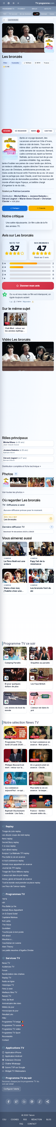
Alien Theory (7, 947)
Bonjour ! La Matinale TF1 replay (15, 853)
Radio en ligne (8, 981)
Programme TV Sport (11, 1033)
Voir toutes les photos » (13, 492)
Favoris (42, 208)
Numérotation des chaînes (13, 974)
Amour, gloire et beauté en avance (17, 879)
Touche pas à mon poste (13, 932)
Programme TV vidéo (11, 1029)
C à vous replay (9, 846)
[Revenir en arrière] (18, 3)
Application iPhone (13, 1052)
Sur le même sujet (16, 308)
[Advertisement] (28, 98)
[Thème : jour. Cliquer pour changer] (13, 3)
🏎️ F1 (36, 14)
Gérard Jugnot (9, 198)
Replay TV (6, 978)
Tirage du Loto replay (11, 831)
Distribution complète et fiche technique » (21, 466)
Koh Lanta (6, 921)
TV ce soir (13, 14)
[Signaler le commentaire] (33, 302)
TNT (5, 14)
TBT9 (4, 899)
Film (5, 63)
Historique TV (8, 985)
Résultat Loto (7, 1014)
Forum (4, 970)
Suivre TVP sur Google (15, 1067)
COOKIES (15, 1119)
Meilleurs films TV (9, 992)
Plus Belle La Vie (9, 906)
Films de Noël (8, 1000)
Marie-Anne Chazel (29, 198)
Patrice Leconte (21, 191)
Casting (48, 131)
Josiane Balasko (38, 196)
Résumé (6, 131)
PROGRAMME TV (8, 9)
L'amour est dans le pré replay (15, 875)
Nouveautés (7, 1036)
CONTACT (32, 1124)
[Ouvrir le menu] (4, 3)
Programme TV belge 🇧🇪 (12, 1022)
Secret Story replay (10, 842)
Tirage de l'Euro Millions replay (15, 871)
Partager (16, 208)
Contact (5, 1040)
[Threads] (32, 1101)
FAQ (21, 1124)
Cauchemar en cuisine (11, 943)
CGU (4, 1119)
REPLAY (34, 9)
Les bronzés (13, 20)
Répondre (27, 302)
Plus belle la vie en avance (13, 857)
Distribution (7, 196)
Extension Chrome (13, 1060)
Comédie (15, 63)
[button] (47, 1101)
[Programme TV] (4, 20)
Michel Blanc (20, 196)
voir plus (16, 201)
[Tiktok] (40, 1101)
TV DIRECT (21, 9)
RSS (25, 1119)
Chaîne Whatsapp (12, 1063)
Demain (44, 14)
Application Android (13, 1056)
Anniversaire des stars (11, 1003)
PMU (4, 1018)
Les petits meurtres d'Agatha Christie (17, 950)
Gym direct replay (9, 849)
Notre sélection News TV (21, 722)
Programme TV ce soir (19, 643)
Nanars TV (6, 996)
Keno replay (7, 838)
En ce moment (25, 14)
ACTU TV (47, 9)
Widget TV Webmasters (15, 1071)
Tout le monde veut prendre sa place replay (21, 882)
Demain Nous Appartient (12, 910)
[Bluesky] (24, 1101)
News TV (6, 963)
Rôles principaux (15, 438)
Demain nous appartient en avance (17, 864)
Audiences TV (8, 967)
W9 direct (6, 936)
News (35, 131)
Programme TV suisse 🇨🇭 (13, 1025)
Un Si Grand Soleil (9, 914)
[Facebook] (8, 1101)
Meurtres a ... (7, 939)
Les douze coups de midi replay (16, 835)
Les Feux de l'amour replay (14, 886)
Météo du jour (8, 1007)
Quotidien (6, 928)
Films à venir (7, 989)
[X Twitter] (16, 1101)
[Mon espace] (9, 3)
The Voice (6, 925)
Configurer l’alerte (11, 1089)
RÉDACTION (36, 1119)
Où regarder (21, 131)
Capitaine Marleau (10, 917)
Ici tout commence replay (13, 860)
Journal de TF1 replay (11, 868)
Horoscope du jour (10, 1011)
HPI (3, 903)
